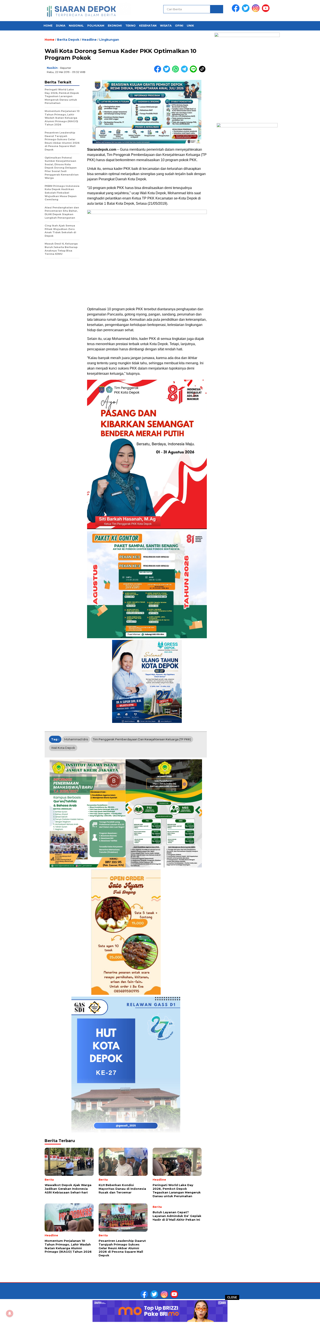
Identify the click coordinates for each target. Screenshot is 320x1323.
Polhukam (95, 25)
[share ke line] (194, 71)
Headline (89, 40)
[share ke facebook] (158, 71)
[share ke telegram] (185, 71)
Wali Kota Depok (63, 747)
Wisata (166, 25)
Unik (190, 25)
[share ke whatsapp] (176, 71)
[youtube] (266, 11)
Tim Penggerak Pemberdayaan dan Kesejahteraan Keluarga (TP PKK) (142, 739)
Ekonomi (115, 25)
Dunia (60, 25)
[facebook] (236, 11)
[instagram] (256, 11)
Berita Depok (68, 40)
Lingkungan (109, 40)
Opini (179, 25)
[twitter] (246, 11)
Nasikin (52, 67)
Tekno (130, 25)
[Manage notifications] (9, 1313)
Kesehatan (148, 25)
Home (48, 25)
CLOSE (232, 1297)
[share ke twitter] (167, 71)
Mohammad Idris (76, 739)
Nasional (76, 25)
